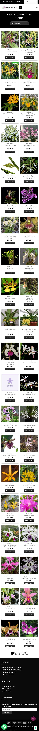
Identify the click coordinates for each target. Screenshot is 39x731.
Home (9, 14)
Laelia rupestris (9, 608)
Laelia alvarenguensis (29, 455)
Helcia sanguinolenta (10, 329)
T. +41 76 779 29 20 (7, 674)
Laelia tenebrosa (10, 639)
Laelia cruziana (10, 515)
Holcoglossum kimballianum (10, 363)
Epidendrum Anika (29, 145)
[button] (20, 7)
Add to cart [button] (10, 57)
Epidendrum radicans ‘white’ (10, 237)
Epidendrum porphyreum (29, 207)
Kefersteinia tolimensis (10, 455)
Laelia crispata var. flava (29, 485)
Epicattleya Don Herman (10, 114)
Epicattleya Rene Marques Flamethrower (29, 114)
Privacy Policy (6, 688)
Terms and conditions (8, 686)
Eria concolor (10, 268)
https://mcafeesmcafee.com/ (9, 730)
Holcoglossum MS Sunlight (10, 395)
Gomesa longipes (10, 298)
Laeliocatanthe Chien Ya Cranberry (29, 640)
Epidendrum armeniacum (10, 177)
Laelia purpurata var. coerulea (29, 546)
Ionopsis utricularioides (10, 425)
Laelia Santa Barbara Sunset (29, 609)
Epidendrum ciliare (29, 177)
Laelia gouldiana (29, 515)
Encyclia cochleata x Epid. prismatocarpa (29, 51)
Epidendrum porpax (10, 207)
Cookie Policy (5, 691)
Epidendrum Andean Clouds (10, 146)
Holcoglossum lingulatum (29, 362)
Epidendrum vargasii (29, 236)
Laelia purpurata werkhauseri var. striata (29, 577)
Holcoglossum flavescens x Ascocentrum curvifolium (29, 331)
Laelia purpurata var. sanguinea (10, 577)
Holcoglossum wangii (29, 394)
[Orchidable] (9, 7)
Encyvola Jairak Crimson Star (29, 83)
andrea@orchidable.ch (8, 672)
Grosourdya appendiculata (29, 298)
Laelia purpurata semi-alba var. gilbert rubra (10, 546)
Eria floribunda (29, 268)
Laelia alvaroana (10, 485)
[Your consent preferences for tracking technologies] (35, 728)
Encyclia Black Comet (10, 51)
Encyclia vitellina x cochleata (10, 83)
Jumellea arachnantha (29, 425)
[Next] (26, 653)
